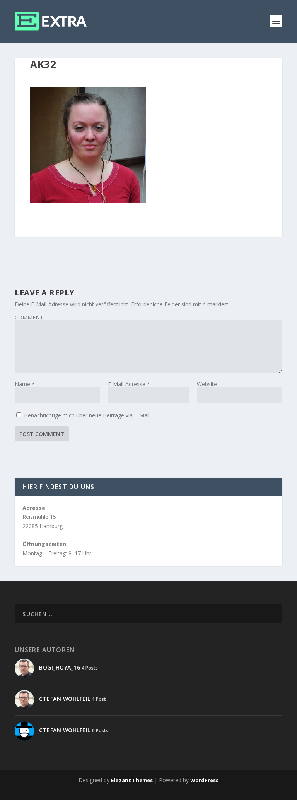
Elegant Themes (132, 780)
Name (25, 384)
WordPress (204, 780)
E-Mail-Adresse (129, 384)
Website (207, 384)
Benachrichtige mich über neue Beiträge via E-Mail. (87, 415)
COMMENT (29, 317)
